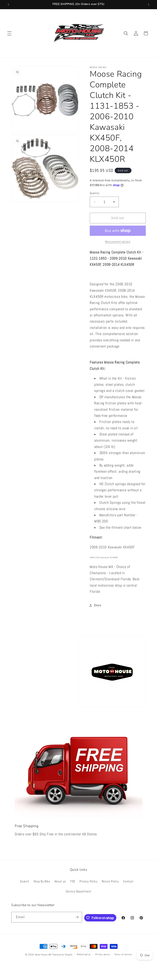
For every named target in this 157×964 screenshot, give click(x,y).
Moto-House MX (43, 954)
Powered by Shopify (62, 954)
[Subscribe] (77, 917)
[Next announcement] (148, 4)
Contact (128, 881)
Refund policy (84, 954)
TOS (72, 881)
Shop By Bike (42, 881)
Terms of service (123, 954)
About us (60, 881)
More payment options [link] (117, 241)
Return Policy (110, 881)
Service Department (78, 891)
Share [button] (97, 605)
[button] (9, 33)
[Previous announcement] (8, 4)
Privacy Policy (88, 881)
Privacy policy (102, 954)
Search (24, 881)
